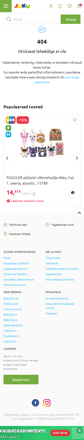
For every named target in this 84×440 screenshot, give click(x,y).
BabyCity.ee (11, 298)
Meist (7, 258)
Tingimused (53, 258)
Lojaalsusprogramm (16, 268)
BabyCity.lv (11, 320)
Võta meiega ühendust (60, 279)
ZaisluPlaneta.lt (13, 325)
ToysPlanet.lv (12, 336)
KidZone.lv (10, 341)
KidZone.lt (10, 330)
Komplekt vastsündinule (19, 279)
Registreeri (21, 380)
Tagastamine (54, 274)
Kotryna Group (13, 309)
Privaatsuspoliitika (57, 298)
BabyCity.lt (10, 314)
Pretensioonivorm (15, 285)
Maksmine (52, 263)
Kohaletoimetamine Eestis (62, 268)
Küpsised (51, 313)
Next (77, 158)
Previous (7, 158)
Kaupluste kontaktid (16, 263)
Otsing (71, 19)
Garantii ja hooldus (15, 274)
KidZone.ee (11, 303)
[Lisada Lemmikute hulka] (74, 120)
